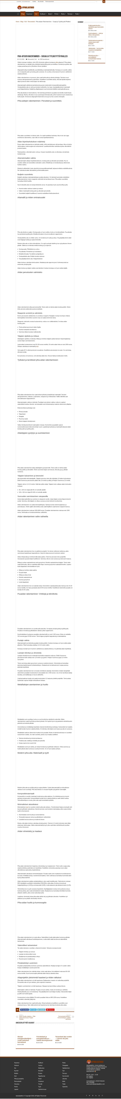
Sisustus (16, 1084)
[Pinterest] (92, 1095)
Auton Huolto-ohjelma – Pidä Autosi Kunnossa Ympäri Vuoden (27, 1017)
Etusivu (18, 14)
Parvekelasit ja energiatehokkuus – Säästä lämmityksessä (44, 1038)
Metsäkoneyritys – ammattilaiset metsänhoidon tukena (94, 57)
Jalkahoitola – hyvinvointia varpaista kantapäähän (95, 49)
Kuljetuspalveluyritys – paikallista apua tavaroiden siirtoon (96, 27)
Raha (63, 14)
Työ (63, 1070)
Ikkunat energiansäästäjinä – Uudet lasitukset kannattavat (25, 1039)
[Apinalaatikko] (25, 7)
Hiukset (16, 1065)
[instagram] (102, 1095)
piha (57, 62)
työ (37, 346)
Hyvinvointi (65, 1076)
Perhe (56, 14)
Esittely (34, 1)
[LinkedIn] (96, 1095)
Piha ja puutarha (19, 1078)
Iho (15, 1068)
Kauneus (29, 14)
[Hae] (104, 1)
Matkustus (41, 1068)
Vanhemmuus (42, 1089)
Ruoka (40, 1073)
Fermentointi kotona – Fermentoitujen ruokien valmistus (64, 1017)
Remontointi (31, 21)
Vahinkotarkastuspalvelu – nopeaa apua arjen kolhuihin (96, 42)
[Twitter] (89, 1095)
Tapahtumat (41, 1076)
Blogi (23, 14)
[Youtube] (99, 1095)
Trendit (40, 1084)
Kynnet (16, 1070)
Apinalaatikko (19, 1096)
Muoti (50, 14)
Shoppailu (65, 1065)
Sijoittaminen (66, 1068)
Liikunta (64, 1078)
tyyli (27, 807)
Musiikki (40, 1070)
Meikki (16, 1073)
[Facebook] (86, 1095)
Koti (36, 14)
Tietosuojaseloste (49, 1)
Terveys (69, 14)
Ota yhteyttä (40, 1)
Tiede (77, 14)
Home (17, 21)
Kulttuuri (42, 14)
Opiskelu (64, 1086)
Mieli (63, 1081)
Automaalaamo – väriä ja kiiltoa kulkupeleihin (95, 34)
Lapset (16, 1089)
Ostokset (41, 1081)
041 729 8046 (90, 1082)
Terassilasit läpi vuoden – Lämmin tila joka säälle (63, 1038)
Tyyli (39, 1086)
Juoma (40, 1065)
